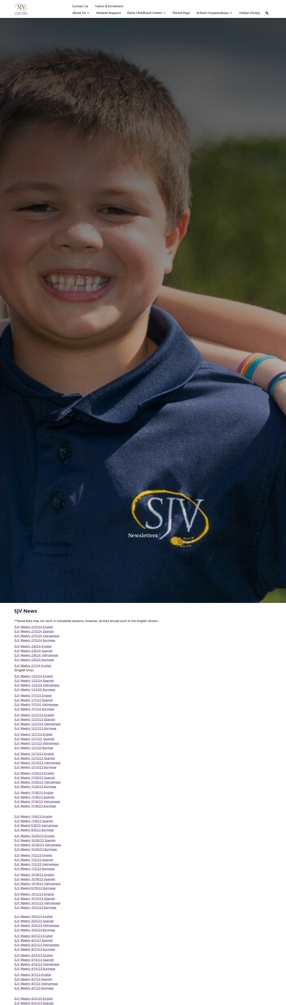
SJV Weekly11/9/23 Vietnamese (36, 825)
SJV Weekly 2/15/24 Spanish (34, 631)
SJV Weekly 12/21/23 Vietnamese (37, 724)
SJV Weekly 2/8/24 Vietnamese (36, 655)
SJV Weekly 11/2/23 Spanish (33, 860)
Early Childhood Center (144, 13)
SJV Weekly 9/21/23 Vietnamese (36, 945)
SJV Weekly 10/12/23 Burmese (35, 907)
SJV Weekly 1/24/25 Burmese (34, 689)
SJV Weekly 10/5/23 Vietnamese (36, 925)
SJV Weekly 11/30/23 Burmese (35, 786)
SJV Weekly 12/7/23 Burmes (33, 748)
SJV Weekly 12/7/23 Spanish (34, 739)
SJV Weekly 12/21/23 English (34, 715)
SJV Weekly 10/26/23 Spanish (35, 840)
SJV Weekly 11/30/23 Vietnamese (37, 782)
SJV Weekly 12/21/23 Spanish (34, 719)
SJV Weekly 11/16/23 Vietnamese (37, 801)
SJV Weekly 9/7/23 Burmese (33, 988)
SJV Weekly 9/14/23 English (33, 955)
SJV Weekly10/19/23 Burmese (34, 888)
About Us (79, 13)
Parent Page (181, 13)
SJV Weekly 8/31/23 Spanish (34, 1003)
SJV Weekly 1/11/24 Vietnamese (36, 704)
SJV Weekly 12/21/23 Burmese (35, 728)
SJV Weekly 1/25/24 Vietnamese (36, 685)
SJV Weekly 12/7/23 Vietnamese (36, 743)
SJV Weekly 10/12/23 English (34, 894)
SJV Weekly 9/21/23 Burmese (34, 949)
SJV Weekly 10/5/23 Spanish (34, 921)
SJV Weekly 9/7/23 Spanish (33, 979)
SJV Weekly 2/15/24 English (33, 627)
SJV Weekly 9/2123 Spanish (33, 940)
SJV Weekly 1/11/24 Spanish (33, 700)
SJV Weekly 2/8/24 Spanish (33, 651)
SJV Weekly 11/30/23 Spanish (34, 777)
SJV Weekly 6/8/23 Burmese (34, 830)
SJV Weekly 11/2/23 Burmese (34, 868)
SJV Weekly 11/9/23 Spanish (33, 821)
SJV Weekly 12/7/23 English (33, 734)
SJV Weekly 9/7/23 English (32, 974)
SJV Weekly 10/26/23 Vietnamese (37, 845)
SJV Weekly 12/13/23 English (34, 754)
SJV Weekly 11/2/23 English (33, 855)
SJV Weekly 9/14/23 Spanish (34, 960)
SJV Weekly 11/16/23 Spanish (34, 797)
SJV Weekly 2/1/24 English (32, 665)
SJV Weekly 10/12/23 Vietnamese (37, 903)
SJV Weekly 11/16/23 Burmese (35, 806)
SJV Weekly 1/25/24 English (33, 676)
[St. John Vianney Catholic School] (21, 9)
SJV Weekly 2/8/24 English (33, 646)
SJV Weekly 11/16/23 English (34, 792)
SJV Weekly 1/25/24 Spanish (34, 680)
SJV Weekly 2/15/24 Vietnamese (36, 636)
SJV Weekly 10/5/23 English (33, 916)
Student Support (108, 13)
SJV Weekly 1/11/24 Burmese (34, 709)
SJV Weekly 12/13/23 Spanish (34, 758)
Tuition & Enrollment (109, 6)
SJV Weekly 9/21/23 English (33, 936)
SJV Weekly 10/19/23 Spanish (34, 879)
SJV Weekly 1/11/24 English (33, 695)
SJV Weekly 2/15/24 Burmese (34, 640)
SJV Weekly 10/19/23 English (34, 874)
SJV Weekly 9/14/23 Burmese (34, 968)
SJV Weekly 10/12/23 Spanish (34, 898)
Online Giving (249, 13)
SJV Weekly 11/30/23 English (34, 773)
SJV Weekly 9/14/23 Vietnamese (36, 964)
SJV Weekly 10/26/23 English (34, 836)
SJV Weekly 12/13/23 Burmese (35, 767)
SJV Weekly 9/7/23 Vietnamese (36, 983)
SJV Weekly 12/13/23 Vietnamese (37, 762)
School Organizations (213, 13)
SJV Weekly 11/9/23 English (33, 816)
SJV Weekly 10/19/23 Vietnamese (37, 883)
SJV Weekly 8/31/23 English (33, 998)
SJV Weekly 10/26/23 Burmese (35, 849)
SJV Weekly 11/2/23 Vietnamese (36, 864)
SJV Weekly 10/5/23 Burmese (34, 930)
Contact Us (80, 6)
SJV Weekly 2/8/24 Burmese (34, 659)
